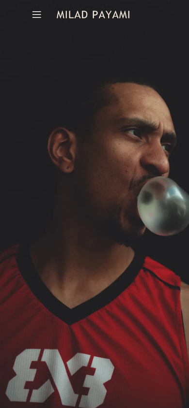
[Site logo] (93, 14)
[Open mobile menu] (37, 14)
